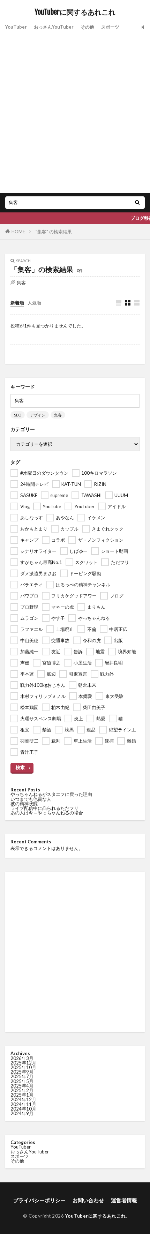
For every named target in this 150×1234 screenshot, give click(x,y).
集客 (58, 415)
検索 (20, 767)
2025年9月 (21, 1072)
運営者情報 (124, 1200)
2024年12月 (23, 1099)
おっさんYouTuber (54, 27)
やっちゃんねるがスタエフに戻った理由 (51, 794)
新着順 (17, 303)
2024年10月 (23, 1109)
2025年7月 (21, 1076)
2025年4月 (21, 1086)
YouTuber (16, 27)
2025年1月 (21, 1095)
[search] (137, 202)
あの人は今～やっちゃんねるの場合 (46, 812)
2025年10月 (23, 1067)
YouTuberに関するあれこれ (75, 12)
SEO (17, 415)
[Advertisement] (75, 111)
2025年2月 (21, 1090)
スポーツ (110, 27)
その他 (87, 27)
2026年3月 (21, 1058)
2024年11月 (23, 1104)
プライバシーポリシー (39, 1200)
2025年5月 (21, 1081)
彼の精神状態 (24, 803)
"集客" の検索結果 (54, 231)
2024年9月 (21, 1113)
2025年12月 (23, 1063)
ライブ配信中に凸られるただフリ (44, 808)
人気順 (34, 303)
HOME (18, 231)
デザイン (37, 415)
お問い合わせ (88, 1200)
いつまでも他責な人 (30, 799)
